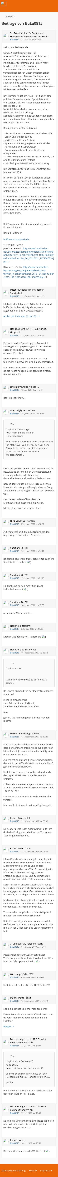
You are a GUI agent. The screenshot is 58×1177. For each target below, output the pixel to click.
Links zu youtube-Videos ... (24, 386)
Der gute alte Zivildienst (23, 649)
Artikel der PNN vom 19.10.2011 (20, 316)
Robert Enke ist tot (20, 818)
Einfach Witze (17, 1140)
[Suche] (37, 4)
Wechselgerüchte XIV (21, 974)
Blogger (7, 1026)
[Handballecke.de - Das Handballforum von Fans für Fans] (3, 4)
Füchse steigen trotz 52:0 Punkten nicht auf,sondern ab (28, 1041)
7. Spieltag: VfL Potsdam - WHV (26, 943)
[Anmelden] (46, 4)
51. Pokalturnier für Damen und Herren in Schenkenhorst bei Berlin (29, 35)
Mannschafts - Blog (20, 997)
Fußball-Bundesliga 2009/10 (25, 733)
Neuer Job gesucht (20, 625)
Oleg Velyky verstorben (22, 410)
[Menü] (54, 4)
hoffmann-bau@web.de (16, 239)
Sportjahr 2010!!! (19, 547)
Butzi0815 (14, 39)
